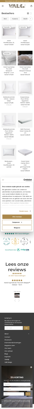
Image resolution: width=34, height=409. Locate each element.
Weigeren (17, 227)
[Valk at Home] (17, 6)
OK (26, 328)
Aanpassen (16, 222)
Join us (28, 394)
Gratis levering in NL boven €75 (17, 1)
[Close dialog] (31, 367)
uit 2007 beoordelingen (17, 276)
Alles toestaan (17, 217)
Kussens (15, 19)
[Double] (28, 13)
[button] (3, 6)
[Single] (31, 13)
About (6, 334)
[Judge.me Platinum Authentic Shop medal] (17, 241)
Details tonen (23, 211)
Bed (5, 19)
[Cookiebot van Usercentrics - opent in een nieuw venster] (24, 180)
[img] (17, 273)
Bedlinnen (27, 19)
